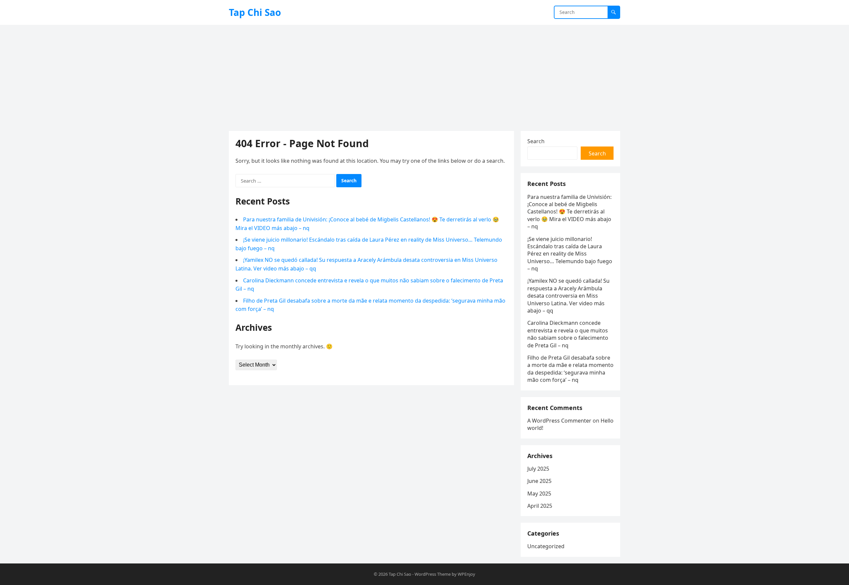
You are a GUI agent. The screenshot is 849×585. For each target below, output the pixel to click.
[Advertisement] (424, 74)
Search (536, 141)
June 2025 (539, 481)
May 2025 (539, 493)
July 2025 (538, 468)
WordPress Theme (433, 574)
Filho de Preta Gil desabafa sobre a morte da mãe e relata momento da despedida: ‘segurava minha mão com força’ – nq (570, 368)
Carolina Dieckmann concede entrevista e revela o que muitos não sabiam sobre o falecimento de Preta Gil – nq (567, 334)
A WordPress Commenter (559, 420)
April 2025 (539, 505)
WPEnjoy (466, 574)
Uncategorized (545, 546)
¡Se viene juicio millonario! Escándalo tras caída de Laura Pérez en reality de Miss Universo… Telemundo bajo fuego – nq (569, 253)
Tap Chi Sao (255, 12)
